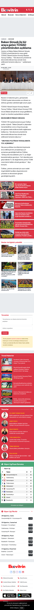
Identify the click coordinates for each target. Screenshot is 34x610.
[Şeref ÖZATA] (4, 423)
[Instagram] (17, 572)
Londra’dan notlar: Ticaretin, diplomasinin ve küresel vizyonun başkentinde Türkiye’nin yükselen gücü (19, 440)
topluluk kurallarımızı (16, 338)
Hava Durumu (23, 578)
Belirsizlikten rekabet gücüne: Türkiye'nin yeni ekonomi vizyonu (19, 424)
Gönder (5, 333)
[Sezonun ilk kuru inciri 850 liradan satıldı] (8, 249)
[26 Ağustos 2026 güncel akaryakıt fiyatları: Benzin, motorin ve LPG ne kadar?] (8, 266)
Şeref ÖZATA (13, 421)
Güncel (3, 15)
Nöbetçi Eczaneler (8, 578)
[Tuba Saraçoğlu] (4, 439)
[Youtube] (23, 572)
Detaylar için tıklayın (17, 505)
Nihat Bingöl (13, 429)
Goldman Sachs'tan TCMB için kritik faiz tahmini (23, 273)
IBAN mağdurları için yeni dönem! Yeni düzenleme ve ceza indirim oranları (21, 416)
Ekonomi (11, 15)
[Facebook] (11, 572)
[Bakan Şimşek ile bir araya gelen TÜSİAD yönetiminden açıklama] (17, 81)
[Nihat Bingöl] (4, 431)
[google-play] (24, 596)
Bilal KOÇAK (13, 453)
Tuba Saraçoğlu (14, 437)
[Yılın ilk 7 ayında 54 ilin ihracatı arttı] (8, 283)
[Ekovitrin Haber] (9, 9)
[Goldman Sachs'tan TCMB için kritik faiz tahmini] (25, 266)
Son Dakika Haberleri (8, 590)
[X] (14, 572)
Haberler (3, 39)
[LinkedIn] (20, 572)
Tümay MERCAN (14, 446)
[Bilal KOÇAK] (4, 455)
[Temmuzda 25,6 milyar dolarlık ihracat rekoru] (25, 283)
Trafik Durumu (23, 582)
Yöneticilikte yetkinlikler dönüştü (19, 448)
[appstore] (9, 596)
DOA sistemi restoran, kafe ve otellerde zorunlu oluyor (18, 432)
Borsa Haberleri (21, 15)
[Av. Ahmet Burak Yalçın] (4, 415)
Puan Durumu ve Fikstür (9, 586)
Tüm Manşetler (24, 586)
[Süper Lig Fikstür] (32, 511)
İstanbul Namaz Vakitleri (9, 582)
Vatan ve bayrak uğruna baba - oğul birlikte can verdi (20, 456)
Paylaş (5, 92)
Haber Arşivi (23, 590)
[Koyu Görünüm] (27, 10)
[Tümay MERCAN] (4, 447)
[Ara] (29, 10)
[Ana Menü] (31, 10)
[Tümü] (32, 409)
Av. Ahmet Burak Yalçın (16, 413)
